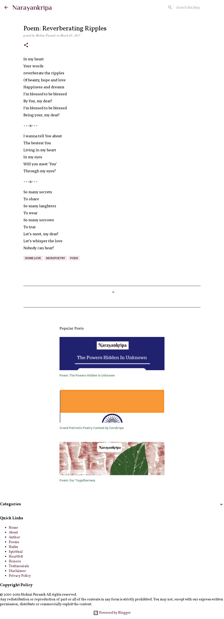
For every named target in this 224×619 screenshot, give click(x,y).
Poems (14, 542)
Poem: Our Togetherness (77, 480)
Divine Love (33, 258)
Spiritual (16, 551)
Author (14, 537)
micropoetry (55, 258)
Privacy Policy (20, 576)
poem (74, 258)
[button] (26, 45)
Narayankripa (32, 7)
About (13, 532)
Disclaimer (17, 571)
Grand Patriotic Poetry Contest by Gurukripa (92, 428)
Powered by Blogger (114, 612)
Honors (15, 561)
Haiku (13, 547)
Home (13, 527)
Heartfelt (16, 556)
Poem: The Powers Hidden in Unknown (87, 375)
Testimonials (19, 566)
